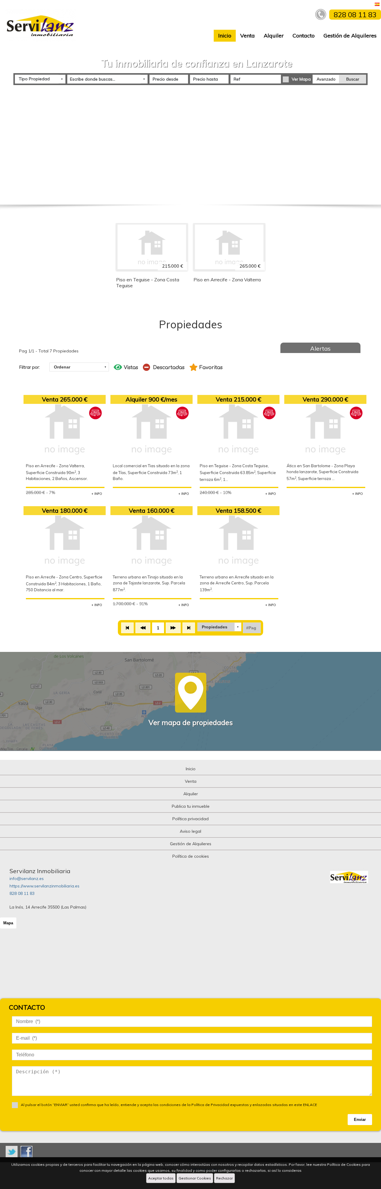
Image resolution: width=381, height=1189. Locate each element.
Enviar (360, 1119)
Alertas (320, 348)
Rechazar (224, 1178)
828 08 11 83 (22, 893)
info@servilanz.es (27, 878)
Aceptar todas (161, 1178)
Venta (247, 35)
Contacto (304, 35)
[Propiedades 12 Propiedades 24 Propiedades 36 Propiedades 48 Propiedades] (219, 626)
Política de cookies (190, 856)
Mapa (8, 923)
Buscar (352, 79)
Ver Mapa (301, 79)
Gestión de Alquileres (350, 35)
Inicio (224, 35)
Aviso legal (190, 831)
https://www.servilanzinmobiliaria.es (44, 886)
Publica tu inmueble (191, 806)
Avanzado (326, 79)
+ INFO (96, 494)
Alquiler (274, 35)
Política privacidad (190, 818)
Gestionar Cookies (195, 1178)
